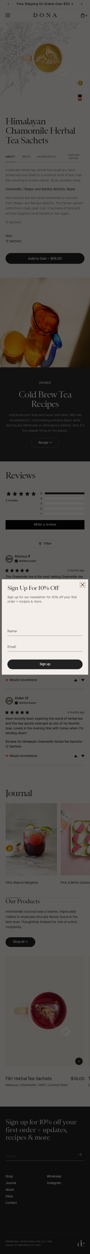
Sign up (45, 664)
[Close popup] (82, 585)
